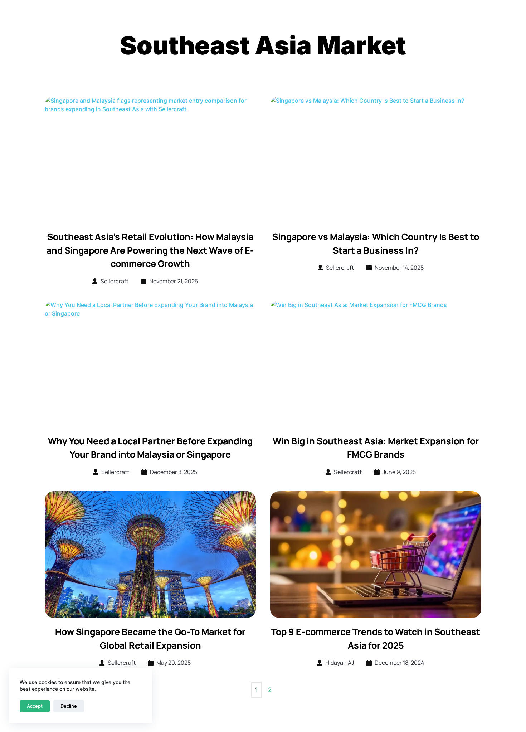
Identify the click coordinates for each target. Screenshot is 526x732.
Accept (35, 706)
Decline (68, 706)
